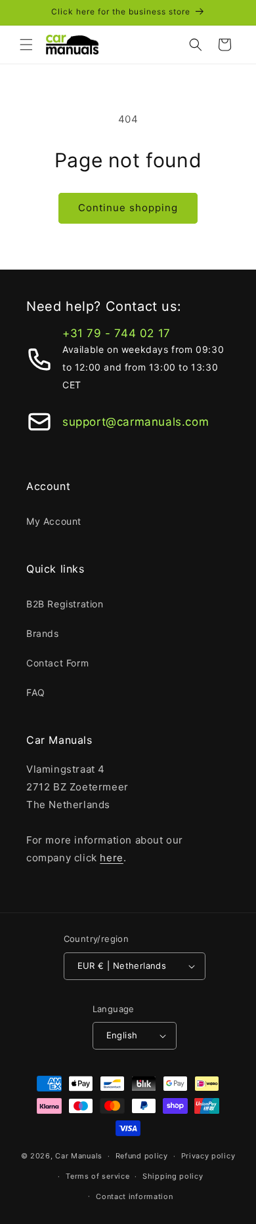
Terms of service (97, 1176)
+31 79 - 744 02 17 (116, 333)
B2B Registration (65, 603)
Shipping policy (172, 1176)
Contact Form (57, 662)
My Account (53, 521)
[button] (26, 44)
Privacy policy (208, 1155)
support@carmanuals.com (135, 421)
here (111, 857)
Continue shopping (128, 207)
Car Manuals (78, 1155)
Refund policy (142, 1155)
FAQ (35, 692)
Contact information (134, 1196)
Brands (42, 633)
